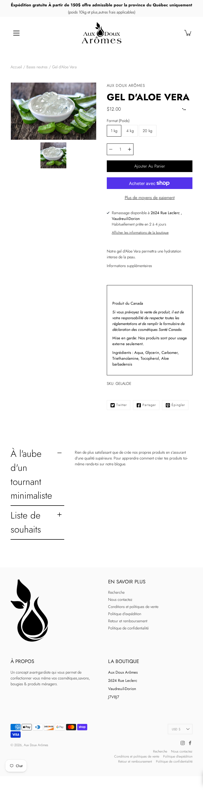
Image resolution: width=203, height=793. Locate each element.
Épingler (178, 405)
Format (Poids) (118, 121)
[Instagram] (182, 743)
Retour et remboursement (127, 621)
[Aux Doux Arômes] (101, 33)
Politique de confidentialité (128, 628)
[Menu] (16, 33)
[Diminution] (111, 149)
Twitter (121, 405)
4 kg (129, 131)
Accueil (16, 67)
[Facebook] (190, 743)
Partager (149, 405)
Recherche (116, 592)
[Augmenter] (129, 149)
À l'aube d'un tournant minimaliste (31, 474)
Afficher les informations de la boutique (140, 232)
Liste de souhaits (26, 522)
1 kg (114, 131)
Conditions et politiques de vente (133, 607)
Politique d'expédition (124, 614)
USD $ (176, 729)
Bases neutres (37, 67)
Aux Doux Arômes (36, 745)
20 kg (148, 131)
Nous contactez (120, 599)
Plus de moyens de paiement (150, 198)
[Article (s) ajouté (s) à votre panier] (188, 33)
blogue (119, 464)
